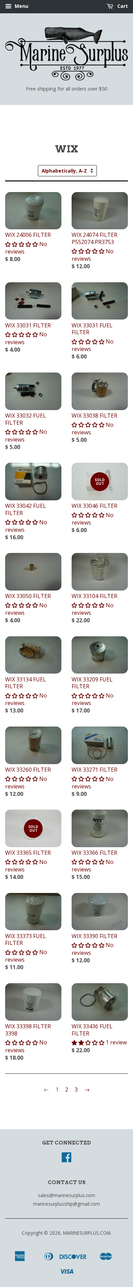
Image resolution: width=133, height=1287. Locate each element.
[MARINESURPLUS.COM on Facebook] (66, 1159)
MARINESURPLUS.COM (86, 1233)
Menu (20, 6)
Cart (122, 6)
